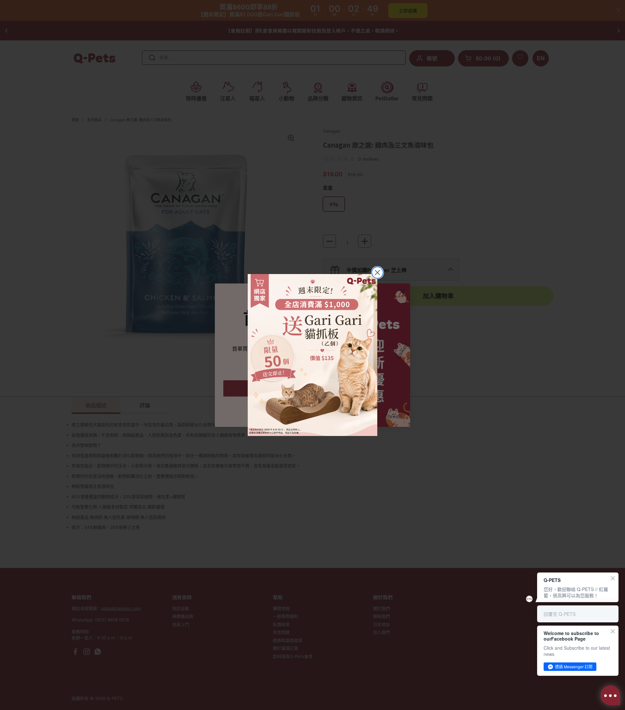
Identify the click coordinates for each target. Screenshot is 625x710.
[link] (312, 355)
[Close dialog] (377, 272)
